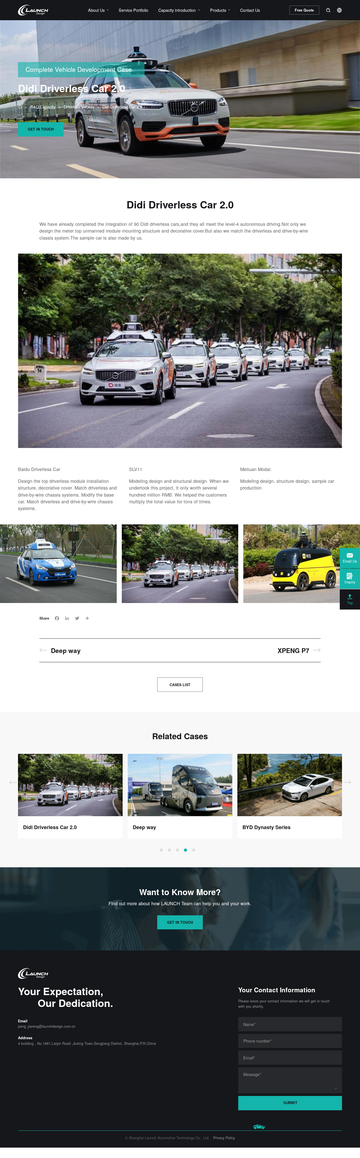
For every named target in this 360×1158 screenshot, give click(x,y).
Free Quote (304, 10)
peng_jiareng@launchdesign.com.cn (46, 1026)
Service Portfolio (133, 10)
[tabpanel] (70, 796)
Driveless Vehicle (79, 107)
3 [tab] (177, 850)
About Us (96, 10)
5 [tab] (193, 850)
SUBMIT (290, 1103)
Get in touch (41, 129)
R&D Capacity (42, 107)
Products (218, 10)
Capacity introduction (177, 10)
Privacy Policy (224, 1138)
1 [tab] (161, 850)
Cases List (180, 684)
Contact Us (250, 10)
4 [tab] (185, 850)
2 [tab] (169, 850)
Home (20, 107)
